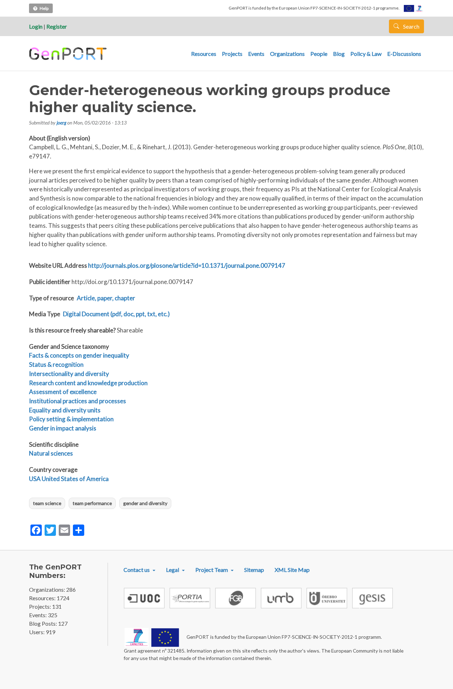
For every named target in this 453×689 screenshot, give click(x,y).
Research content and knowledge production (88, 383)
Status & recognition (56, 364)
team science (47, 503)
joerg (61, 123)
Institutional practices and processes (77, 401)
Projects (232, 53)
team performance (92, 503)
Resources (203, 53)
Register (56, 26)
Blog (339, 53)
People (318, 53)
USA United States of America (69, 478)
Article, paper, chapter (106, 298)
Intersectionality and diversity (69, 373)
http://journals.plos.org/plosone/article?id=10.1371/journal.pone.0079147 (186, 265)
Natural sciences (51, 453)
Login (35, 26)
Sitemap (254, 569)
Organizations (287, 53)
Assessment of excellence (63, 391)
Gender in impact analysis (62, 428)
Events (256, 53)
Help (44, 8)
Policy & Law (366, 53)
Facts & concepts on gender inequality (79, 355)
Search (410, 26)
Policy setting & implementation (71, 419)
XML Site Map (292, 569)
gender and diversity (145, 503)
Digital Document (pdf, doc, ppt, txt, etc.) (116, 314)
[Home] (69, 53)
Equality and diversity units (65, 410)
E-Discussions (404, 53)
